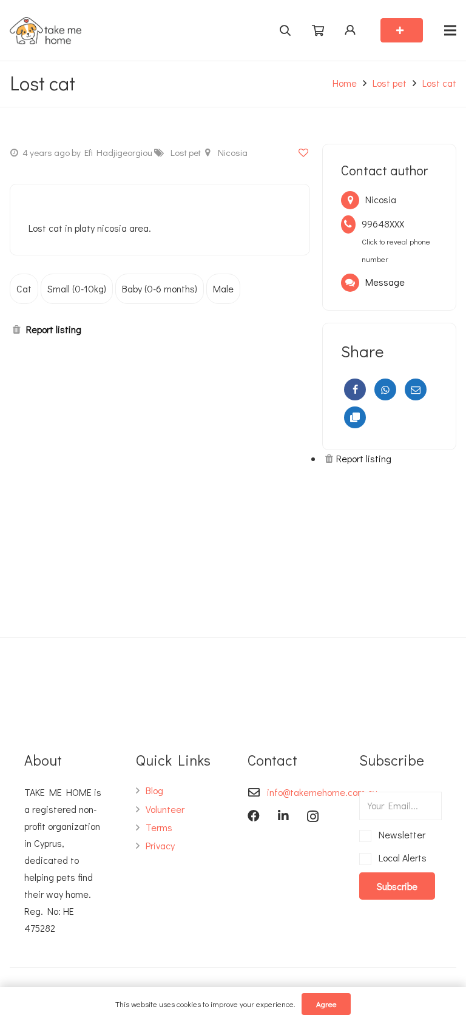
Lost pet (390, 82)
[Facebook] (355, 389)
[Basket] (318, 30)
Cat (24, 288)
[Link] (45, 30)
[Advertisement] (389, 546)
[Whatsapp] (385, 389)
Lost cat (439, 82)
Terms (159, 827)
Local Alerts (400, 857)
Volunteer (165, 809)
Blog (154, 790)
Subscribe (397, 886)
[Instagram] (313, 816)
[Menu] (450, 30)
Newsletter (399, 834)
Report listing (53, 329)
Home (345, 82)
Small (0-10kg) (76, 288)
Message (385, 281)
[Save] (303, 152)
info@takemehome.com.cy (322, 792)
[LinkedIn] (283, 816)
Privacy (160, 845)
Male (223, 288)
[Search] (284, 30)
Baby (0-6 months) (159, 288)
